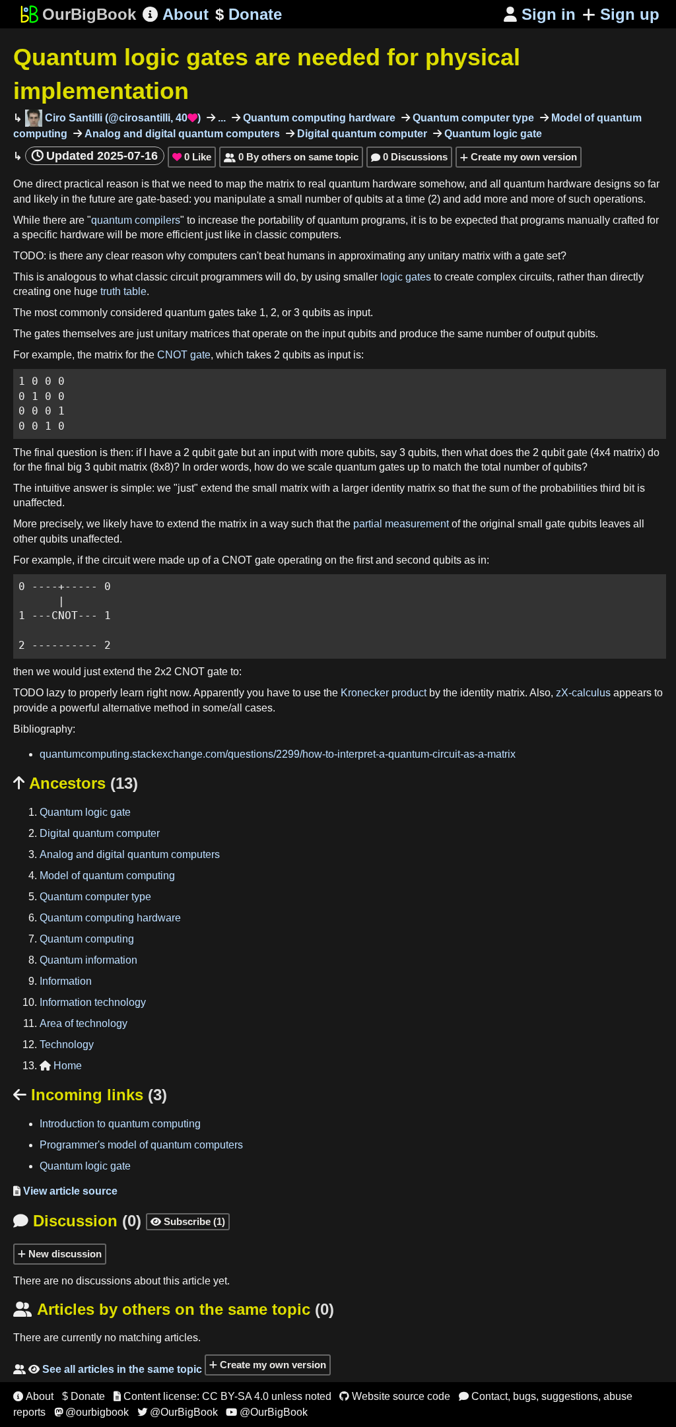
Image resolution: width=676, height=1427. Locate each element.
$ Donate (83, 1396)
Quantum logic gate (492, 133)
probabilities (568, 488)
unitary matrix (459, 255)
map (236, 183)
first (364, 560)
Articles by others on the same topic (173, 1309)
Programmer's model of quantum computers (141, 1144)
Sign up (629, 14)
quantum (349, 183)
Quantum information (88, 960)
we (179, 183)
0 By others (291, 156)
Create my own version (522, 156)
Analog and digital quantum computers (181, 133)
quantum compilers (135, 220)
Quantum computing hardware (317, 117)
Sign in (540, 14)
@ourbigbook (91, 1412)
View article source (65, 1191)
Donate (248, 14)
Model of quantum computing (107, 875)
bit (628, 488)
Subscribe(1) (188, 1221)
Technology (67, 1044)
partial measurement (401, 523)
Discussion (77, 1221)
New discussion (64, 1253)
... (220, 117)
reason (122, 183)
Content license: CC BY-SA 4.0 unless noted (222, 1396)
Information (66, 981)
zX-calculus (583, 692)
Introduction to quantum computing (120, 1123)
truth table (123, 291)
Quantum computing (87, 939)
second (413, 560)
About (176, 14)
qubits (369, 199)
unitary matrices (193, 333)
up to (418, 467)
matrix (280, 183)
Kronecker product (383, 692)
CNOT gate (184, 354)
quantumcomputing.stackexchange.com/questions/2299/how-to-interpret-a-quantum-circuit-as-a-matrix (278, 754)
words (234, 467)
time (415, 199)
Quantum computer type (472, 117)
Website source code (394, 1396)
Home (61, 1065)
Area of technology (83, 1023)
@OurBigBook (177, 1412)
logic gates (405, 276)
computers (314, 234)
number (323, 199)
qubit (203, 452)
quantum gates (199, 312)
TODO (28, 255)
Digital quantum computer (360, 133)
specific (39, 234)
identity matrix (403, 488)
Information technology (93, 1002)
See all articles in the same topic (107, 1369)
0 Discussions (409, 156)
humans (306, 255)
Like (191, 156)
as (339, 312)
